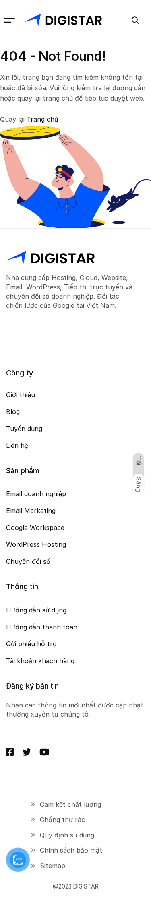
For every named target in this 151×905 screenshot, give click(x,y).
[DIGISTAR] (62, 20)
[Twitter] (26, 752)
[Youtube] (44, 752)
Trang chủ (42, 119)
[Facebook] (10, 752)
